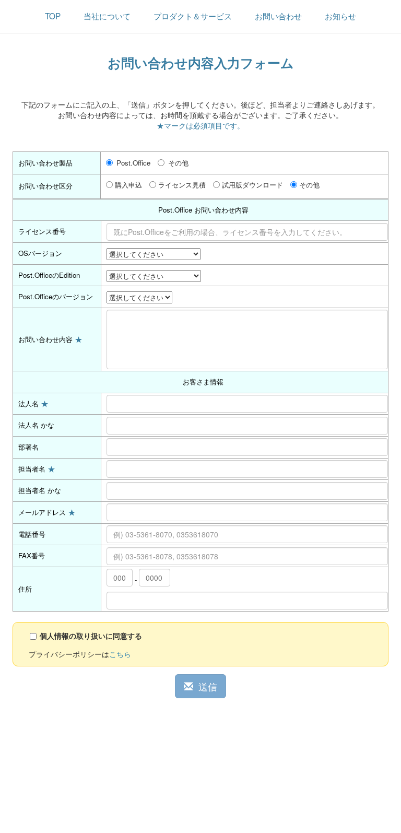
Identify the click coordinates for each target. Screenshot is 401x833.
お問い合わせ (278, 15)
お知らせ (340, 15)
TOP (53, 15)
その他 (178, 163)
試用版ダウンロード (252, 185)
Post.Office (133, 163)
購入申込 (128, 185)
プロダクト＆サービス (193, 15)
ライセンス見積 (182, 185)
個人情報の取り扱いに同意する (91, 635)
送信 (207, 686)
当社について (107, 15)
